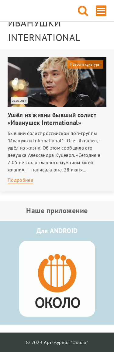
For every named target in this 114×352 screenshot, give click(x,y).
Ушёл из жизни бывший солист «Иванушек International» (52, 118)
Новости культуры (85, 64)
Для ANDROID (57, 230)
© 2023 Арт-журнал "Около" (57, 342)
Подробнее (20, 180)
